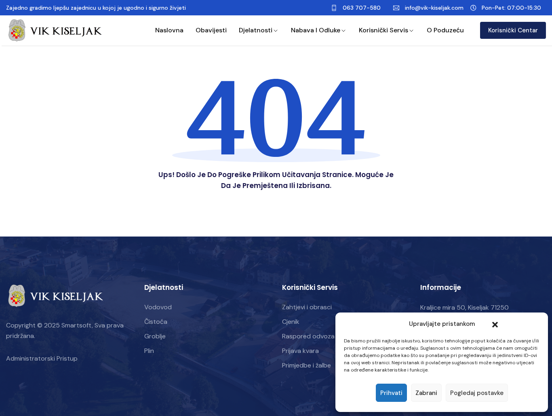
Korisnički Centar (513, 30)
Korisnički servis (383, 30)
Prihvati (391, 393)
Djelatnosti (255, 30)
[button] (495, 324)
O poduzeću (445, 30)
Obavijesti (211, 30)
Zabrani (426, 393)
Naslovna (169, 30)
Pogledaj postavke (477, 393)
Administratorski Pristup (42, 358)
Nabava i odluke (315, 30)
